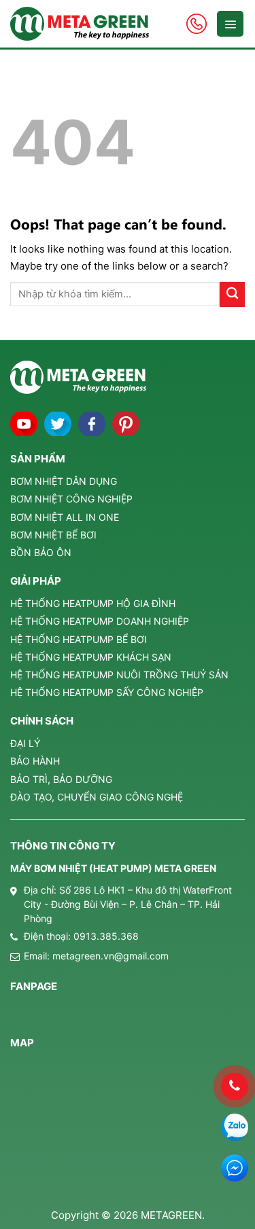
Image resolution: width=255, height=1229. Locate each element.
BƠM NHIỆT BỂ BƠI (53, 534)
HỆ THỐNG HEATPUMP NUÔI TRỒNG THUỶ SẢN (119, 674)
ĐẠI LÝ (25, 743)
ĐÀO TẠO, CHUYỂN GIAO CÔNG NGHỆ (96, 797)
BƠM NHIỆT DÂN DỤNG (63, 481)
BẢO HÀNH (35, 761)
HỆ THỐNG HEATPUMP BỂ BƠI (78, 639)
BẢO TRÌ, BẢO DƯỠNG (61, 779)
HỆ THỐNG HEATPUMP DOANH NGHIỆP (99, 621)
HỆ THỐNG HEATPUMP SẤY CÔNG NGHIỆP (106, 692)
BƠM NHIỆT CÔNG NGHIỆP (71, 499)
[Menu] (230, 24)
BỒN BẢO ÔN (40, 552)
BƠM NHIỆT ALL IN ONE (64, 517)
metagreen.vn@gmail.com (110, 955)
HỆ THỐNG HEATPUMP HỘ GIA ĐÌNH (92, 603)
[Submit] (232, 294)
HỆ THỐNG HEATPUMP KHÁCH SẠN (90, 657)
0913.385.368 (106, 936)
